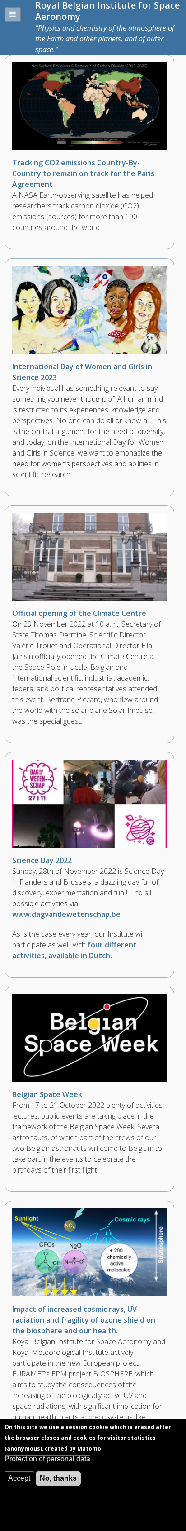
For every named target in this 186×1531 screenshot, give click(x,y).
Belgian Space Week (47, 1094)
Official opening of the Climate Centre (79, 613)
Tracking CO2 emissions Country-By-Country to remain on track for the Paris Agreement (83, 173)
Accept (19, 1478)
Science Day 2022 (42, 860)
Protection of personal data (47, 1459)
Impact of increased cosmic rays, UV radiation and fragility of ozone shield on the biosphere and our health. (83, 1320)
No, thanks (58, 1478)
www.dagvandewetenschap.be (66, 914)
